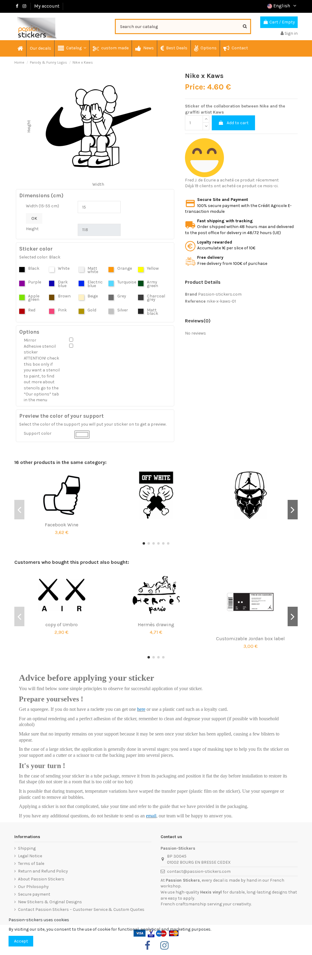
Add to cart (238, 122)
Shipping (27, 848)
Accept (21, 941)
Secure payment (34, 894)
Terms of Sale (31, 863)
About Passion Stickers (41, 879)
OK (34, 218)
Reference (195, 301)
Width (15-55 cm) (42, 206)
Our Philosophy (33, 886)
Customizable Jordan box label (250, 638)
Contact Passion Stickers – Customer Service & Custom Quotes (81, 909)
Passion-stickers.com (220, 294)
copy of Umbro (61, 624)
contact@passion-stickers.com (199, 871)
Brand (191, 294)
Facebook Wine (61, 525)
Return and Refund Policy (43, 871)
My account (46, 6)
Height (32, 228)
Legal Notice (30, 855)
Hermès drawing (156, 624)
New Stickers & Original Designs (50, 901)
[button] (71, 48)
